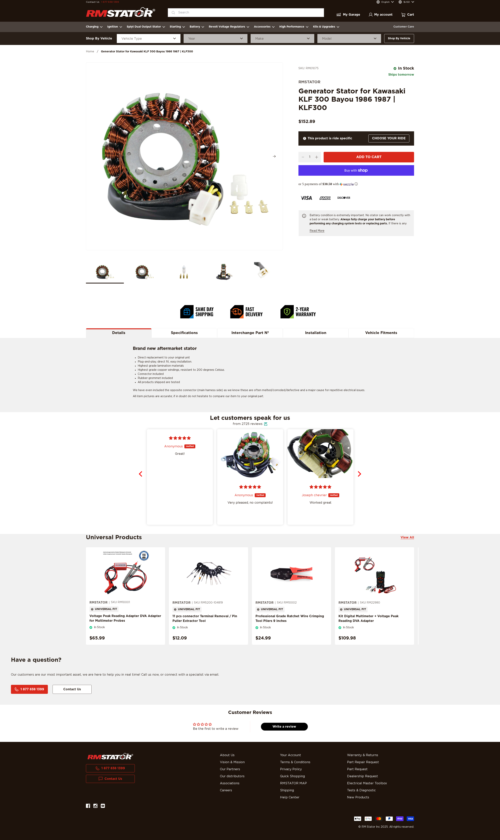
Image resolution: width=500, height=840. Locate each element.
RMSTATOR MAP (293, 783)
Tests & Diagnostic (361, 790)
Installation (315, 333)
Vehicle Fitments (381, 333)
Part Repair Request (363, 762)
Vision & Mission (232, 762)
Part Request (357, 769)
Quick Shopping (292, 776)
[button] (356, 184)
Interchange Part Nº (250, 333)
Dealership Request (362, 776)
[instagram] (95, 806)
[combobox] (246, 12)
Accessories (262, 26)
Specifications (184, 333)
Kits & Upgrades (324, 26)
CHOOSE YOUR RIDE (389, 138)
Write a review (284, 726)
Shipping (287, 790)
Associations (229, 783)
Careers (226, 790)
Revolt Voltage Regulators (227, 26)
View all (407, 537)
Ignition (112, 26)
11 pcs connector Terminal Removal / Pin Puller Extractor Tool (204, 618)
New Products (358, 797)
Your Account (290, 755)
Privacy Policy (291, 769)
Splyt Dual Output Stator (144, 26)
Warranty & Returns (362, 755)
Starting (175, 26)
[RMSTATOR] (120, 12)
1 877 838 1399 (110, 2)
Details (118, 333)
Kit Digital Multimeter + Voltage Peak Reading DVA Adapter (368, 618)
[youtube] (103, 806)
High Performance (291, 26)
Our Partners (230, 769)
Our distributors (232, 776)
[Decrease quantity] (302, 157)
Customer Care (403, 26)
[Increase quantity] (316, 157)
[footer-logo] (110, 756)
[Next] (274, 156)
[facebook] (88, 806)
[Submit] (172, 12)
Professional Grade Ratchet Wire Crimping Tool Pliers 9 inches (289, 618)
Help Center (289, 797)
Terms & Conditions (295, 762)
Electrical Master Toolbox (367, 783)
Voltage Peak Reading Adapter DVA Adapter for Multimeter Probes (125, 618)
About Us (227, 755)
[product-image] (125, 573)
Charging (92, 26)
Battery (195, 26)
